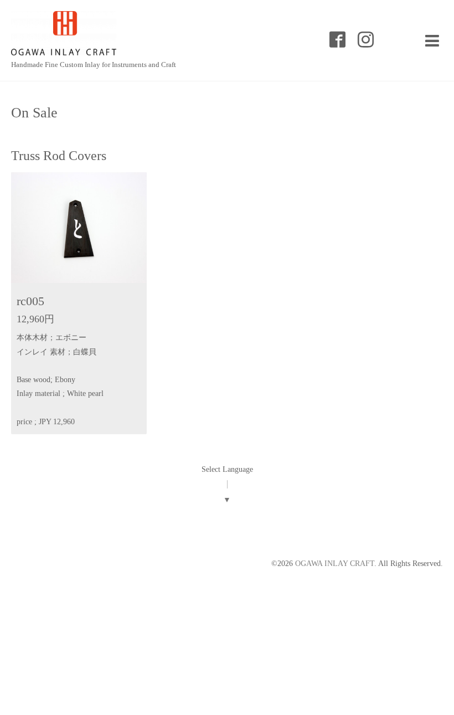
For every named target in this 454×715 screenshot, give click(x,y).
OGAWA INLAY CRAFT (334, 563)
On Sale (34, 113)
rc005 (30, 301)
